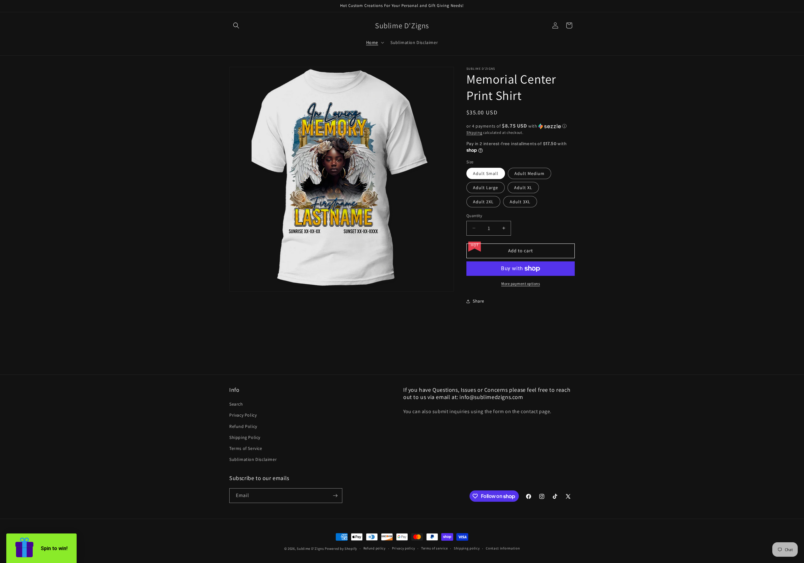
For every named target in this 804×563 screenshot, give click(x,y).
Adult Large (485, 187)
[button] (236, 25)
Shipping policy (467, 548)
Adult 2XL (483, 202)
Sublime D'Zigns (310, 548)
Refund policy (374, 548)
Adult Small (485, 173)
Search (236, 404)
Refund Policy (243, 426)
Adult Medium (529, 173)
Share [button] (478, 301)
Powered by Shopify (341, 548)
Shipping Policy (244, 437)
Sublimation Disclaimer (253, 459)
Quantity (474, 215)
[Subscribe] (335, 495)
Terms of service (434, 548)
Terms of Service (245, 448)
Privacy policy (403, 548)
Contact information (503, 548)
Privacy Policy (243, 415)
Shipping (474, 132)
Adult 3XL (520, 202)
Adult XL (523, 187)
